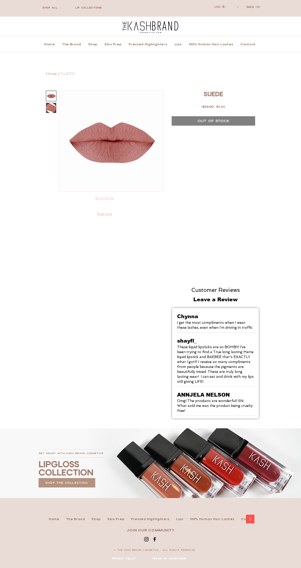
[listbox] (226, 7)
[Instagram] (146, 539)
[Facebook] (155, 539)
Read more (104, 213)
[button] (226, 7)
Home (51, 73)
